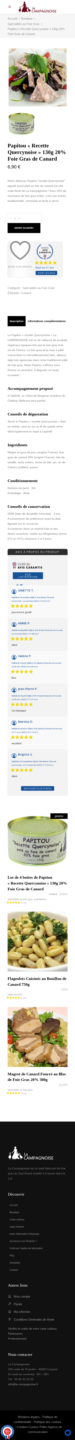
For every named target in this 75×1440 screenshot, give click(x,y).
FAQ (12, 1255)
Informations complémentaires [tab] (47, 321)
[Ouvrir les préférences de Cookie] (68, 1435)
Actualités (15, 1262)
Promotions (40, 899)
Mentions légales (29, 1417)
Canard (26, 293)
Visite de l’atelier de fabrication (26, 1248)
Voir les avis (46, 272)
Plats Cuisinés (15, 994)
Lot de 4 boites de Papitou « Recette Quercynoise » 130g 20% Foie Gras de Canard (37, 883)
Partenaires (15, 1333)
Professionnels (17, 1338)
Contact (14, 1270)
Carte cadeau (17, 1219)
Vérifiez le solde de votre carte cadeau (32, 1328)
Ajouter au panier (24, 227)
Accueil (12, 18)
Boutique (27, 18)
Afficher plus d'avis (37, 788)
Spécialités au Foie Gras (24, 24)
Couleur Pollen (37, 1427)
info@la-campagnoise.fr (23, 1384)
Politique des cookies (47, 1422)
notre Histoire (17, 1226)
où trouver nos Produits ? (23, 1241)
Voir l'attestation (27, 575)
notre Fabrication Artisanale (24, 1234)
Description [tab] (17, 321)
